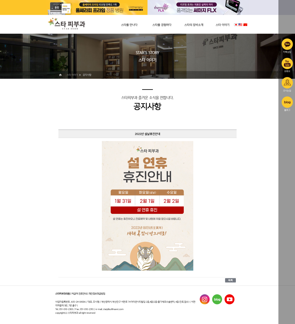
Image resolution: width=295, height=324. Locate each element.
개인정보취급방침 (97, 293)
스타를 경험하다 (161, 24)
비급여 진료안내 (79, 293)
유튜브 (287, 71)
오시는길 (287, 90)
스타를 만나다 (129, 24)
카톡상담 (287, 52)
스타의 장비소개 (193, 24)
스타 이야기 (223, 24)
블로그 (287, 110)
